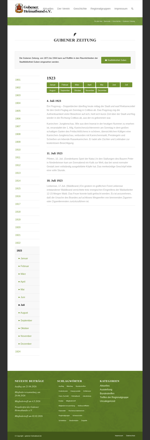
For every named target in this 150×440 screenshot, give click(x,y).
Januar (52, 85)
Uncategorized (107, 401)
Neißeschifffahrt (83, 406)
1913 (18, 173)
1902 (18, 87)
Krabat (61, 401)
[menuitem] (132, 8)
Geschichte (80, 8)
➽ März (22, 274)
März (77, 85)
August (53, 90)
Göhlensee (87, 391)
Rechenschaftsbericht (76, 411)
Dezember (102, 90)
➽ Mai (21, 289)
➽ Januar (23, 258)
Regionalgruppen (101, 8)
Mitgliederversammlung (67, 406)
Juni (114, 85)
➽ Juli (21, 305)
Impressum (120, 8)
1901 (18, 80)
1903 (18, 95)
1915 (18, 188)
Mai (101, 85)
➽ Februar (23, 266)
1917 (18, 204)
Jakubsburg (87, 396)
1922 (18, 243)
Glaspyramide (75, 391)
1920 (18, 227)
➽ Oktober (23, 328)
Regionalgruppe (64, 415)
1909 (18, 142)
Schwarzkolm (77, 415)
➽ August (23, 313)
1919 (18, 219)
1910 (18, 149)
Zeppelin (84, 420)
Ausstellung (106, 389)
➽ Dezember (24, 344)
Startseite (33, 8)
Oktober (77, 90)
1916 (18, 196)
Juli (126, 85)
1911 (17, 157)
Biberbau (70, 386)
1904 (18, 103)
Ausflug (61, 386)
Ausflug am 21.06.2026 (25, 386)
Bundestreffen (81, 386)
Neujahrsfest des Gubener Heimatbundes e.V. (27, 408)
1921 (18, 235)
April (89, 85)
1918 (18, 212)
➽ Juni (21, 297)
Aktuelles (48, 8)
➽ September (25, 320)
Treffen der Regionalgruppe (114, 397)
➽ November (24, 336)
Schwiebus (62, 420)
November (90, 90)
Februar (65, 85)
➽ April (21, 281)
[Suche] (132, 8)
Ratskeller (62, 411)
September (65, 90)
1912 (18, 165)
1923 (19, 250)
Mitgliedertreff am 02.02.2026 (29, 415)
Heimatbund (75, 396)
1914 (18, 180)
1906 (18, 118)
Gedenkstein (63, 391)
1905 (18, 111)
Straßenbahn (73, 420)
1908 (18, 134)
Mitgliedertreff (71, 401)
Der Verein (63, 8)
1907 (18, 126)
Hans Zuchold (64, 396)
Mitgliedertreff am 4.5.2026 (27, 401)
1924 (18, 351)
